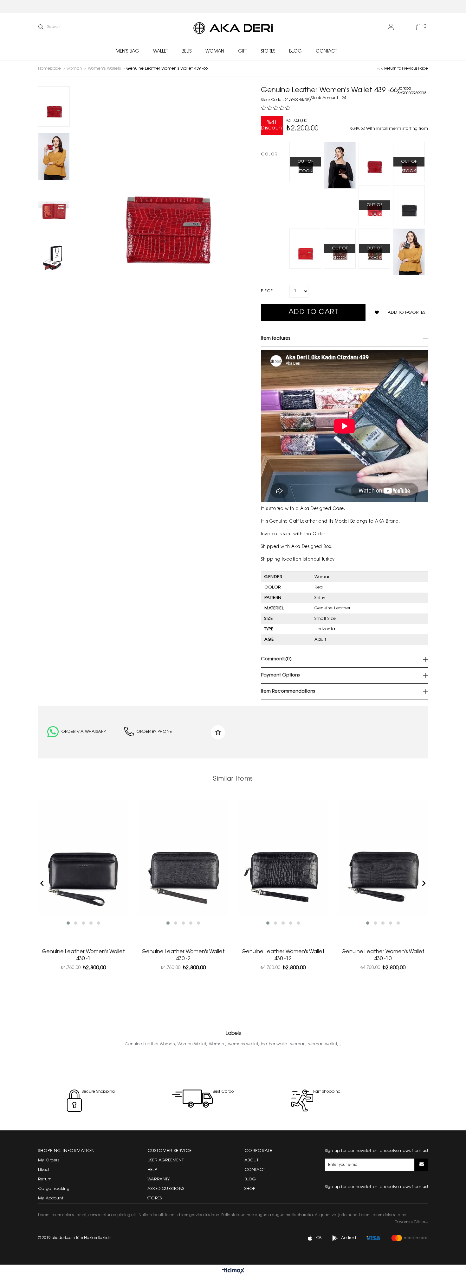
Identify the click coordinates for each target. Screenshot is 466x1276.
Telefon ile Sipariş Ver (148, 732)
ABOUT (251, 1160)
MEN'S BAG (127, 51)
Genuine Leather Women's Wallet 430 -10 (382, 955)
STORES (268, 51)
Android (348, 1238)
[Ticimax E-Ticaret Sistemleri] (233, 1271)
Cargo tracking (53, 1189)
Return (44, 1179)
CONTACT (326, 51)
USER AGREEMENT (165, 1160)
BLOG (295, 51)
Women (217, 1044)
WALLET (160, 51)
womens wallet (243, 1044)
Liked (43, 1170)
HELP (152, 1170)
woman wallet (322, 1044)
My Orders (48, 1160)
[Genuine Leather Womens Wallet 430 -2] (183, 859)
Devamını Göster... (411, 1222)
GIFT (242, 51)
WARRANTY (158, 1179)
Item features (275, 338)
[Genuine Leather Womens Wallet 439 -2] (408, 252)
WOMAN (214, 51)
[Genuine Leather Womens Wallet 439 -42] (305, 248)
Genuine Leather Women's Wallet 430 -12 (283, 955)
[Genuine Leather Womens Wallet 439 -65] (339, 165)
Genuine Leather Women (150, 1044)
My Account (50, 1198)
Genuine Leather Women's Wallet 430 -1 (83, 955)
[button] (68, 923)
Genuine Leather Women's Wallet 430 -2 (183, 955)
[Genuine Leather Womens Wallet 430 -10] (383, 859)
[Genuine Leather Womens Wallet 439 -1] (408, 205)
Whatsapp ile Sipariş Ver (76, 732)
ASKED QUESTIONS (165, 1189)
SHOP (250, 1189)
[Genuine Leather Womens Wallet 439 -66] (374, 162)
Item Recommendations (288, 691)
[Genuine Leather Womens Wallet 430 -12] (283, 859)
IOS (318, 1238)
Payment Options (280, 675)
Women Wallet (192, 1044)
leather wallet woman (283, 1044)
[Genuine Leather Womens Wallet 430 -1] (83, 859)
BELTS (186, 51)
